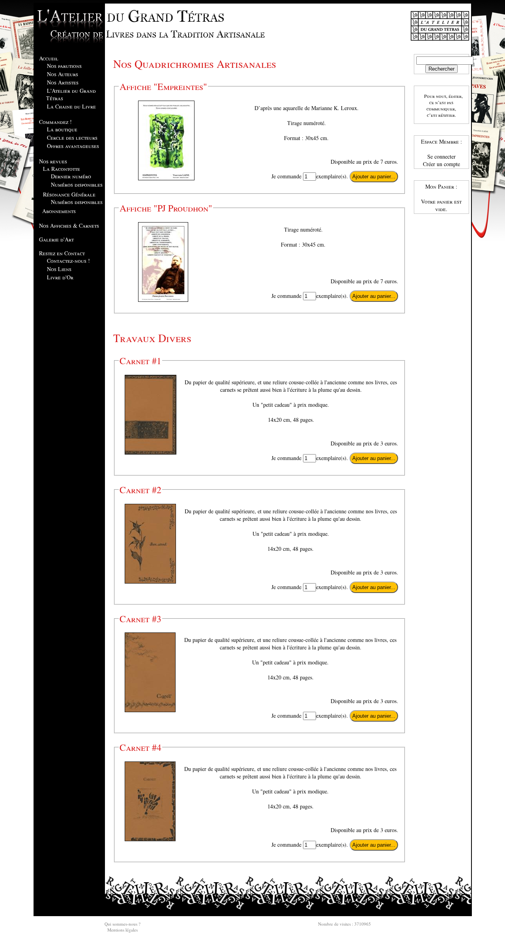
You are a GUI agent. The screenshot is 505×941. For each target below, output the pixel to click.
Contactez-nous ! (68, 260)
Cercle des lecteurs (72, 137)
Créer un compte (441, 164)
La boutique (62, 129)
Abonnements (59, 211)
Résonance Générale (69, 194)
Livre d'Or (60, 277)
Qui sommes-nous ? (122, 924)
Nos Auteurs (62, 74)
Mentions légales (122, 930)
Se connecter (441, 156)
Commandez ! (55, 121)
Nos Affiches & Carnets (69, 225)
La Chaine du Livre (71, 106)
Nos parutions (64, 65)
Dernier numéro (71, 176)
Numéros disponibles (77, 184)
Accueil (48, 58)
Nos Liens (59, 269)
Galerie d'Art (56, 239)
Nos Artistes (63, 82)
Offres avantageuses (73, 146)
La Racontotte (61, 168)
